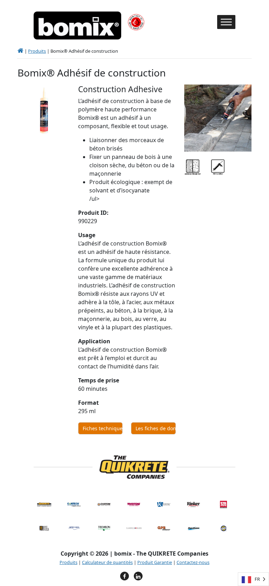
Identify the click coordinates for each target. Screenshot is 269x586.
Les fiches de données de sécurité (155, 428)
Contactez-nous (193, 562)
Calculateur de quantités (107, 562)
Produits (37, 51)
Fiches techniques (103, 428)
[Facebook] (124, 576)
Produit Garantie (154, 562)
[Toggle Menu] (226, 22)
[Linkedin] (138, 576)
